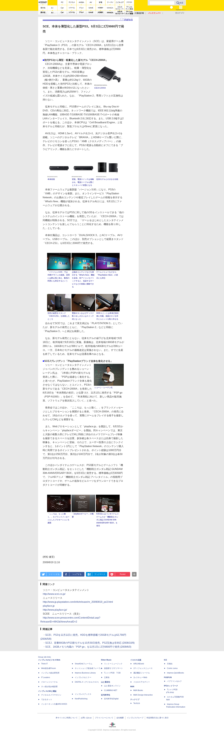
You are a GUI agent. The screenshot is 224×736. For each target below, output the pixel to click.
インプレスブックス (83, 694)
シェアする (77, 574)
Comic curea (172, 668)
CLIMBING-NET (110, 690)
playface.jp (49, 606)
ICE (165, 660)
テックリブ (134, 699)
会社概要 (120, 718)
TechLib (136, 703)
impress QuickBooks (175, 673)
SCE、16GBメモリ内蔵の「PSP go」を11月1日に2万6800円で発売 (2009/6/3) (88, 646)
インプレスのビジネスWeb (49, 660)
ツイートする (54, 574)
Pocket (122, 574)
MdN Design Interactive (143, 695)
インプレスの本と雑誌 (47, 691)
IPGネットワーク (171, 686)
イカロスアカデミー (141, 682)
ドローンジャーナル (49, 682)
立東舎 (107, 677)
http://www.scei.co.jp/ (54, 594)
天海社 (169, 664)
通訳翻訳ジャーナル (141, 673)
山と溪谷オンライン (112, 686)
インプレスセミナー (83, 677)
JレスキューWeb (140, 677)
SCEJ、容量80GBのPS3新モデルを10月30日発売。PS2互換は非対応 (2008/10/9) (90, 643)
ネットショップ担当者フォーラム (88, 668)
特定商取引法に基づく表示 (158, 718)
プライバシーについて (104, 718)
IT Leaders (45, 677)
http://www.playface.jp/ (55, 609)
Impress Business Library (85, 673)
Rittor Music (106, 660)
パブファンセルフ (174, 681)
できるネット (46, 699)
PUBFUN (168, 677)
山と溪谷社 (105, 682)
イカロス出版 (135, 660)
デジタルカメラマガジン (51, 695)
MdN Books (138, 690)
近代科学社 (105, 695)
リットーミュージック (113, 664)
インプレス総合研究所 (50, 673)
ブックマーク (99, 574)
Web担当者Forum (48, 668)
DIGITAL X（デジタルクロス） (87, 682)
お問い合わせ (86, 718)
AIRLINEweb (138, 664)
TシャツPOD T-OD (112, 673)
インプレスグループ (135, 718)
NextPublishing (81, 699)
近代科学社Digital (111, 699)
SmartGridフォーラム (83, 664)
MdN (132, 686)
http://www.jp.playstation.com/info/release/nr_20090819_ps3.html (78, 602)
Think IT (44, 664)
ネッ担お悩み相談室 (49, 686)
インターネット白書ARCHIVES (54, 704)
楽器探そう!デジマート (113, 668)
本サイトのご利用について (67, 718)
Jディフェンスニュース (143, 668)
